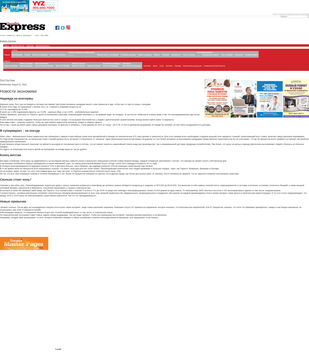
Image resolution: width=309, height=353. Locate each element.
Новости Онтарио (11, 66)
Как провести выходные (132, 66)
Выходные (127, 63)
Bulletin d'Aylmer (8, 41)
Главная (7, 55)
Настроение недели (204, 52)
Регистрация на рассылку (192, 66)
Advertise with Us (17, 46)
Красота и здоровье (40, 55)
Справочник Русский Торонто (214, 66)
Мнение (157, 55)
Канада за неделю (145, 55)
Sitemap (290, 14)
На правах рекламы (128, 55)
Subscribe (30, 46)
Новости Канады (26, 63)
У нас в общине (227, 55)
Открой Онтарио (251, 55)
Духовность (176, 55)
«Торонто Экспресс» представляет (81, 52)
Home (275, 14)
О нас (161, 66)
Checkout (304, 14)
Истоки (27, 55)
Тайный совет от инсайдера (108, 55)
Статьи (14, 50)
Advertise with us (8, 337)
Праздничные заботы (210, 55)
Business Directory (43, 46)
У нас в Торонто (189, 55)
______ (71, 55)
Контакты (169, 66)
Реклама (178, 66)
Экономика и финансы (111, 63)
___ (198, 55)
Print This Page (7, 80)
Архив (155, 66)
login (297, 14)
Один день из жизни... (58, 55)
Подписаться (6, 309)
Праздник (165, 55)
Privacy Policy (9, 352)
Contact (282, 14)
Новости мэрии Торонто (44, 66)
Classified (147, 66)
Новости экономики (110, 66)
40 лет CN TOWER (63, 66)
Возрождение (17, 55)
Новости (7, 61)
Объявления (6, 317)
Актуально (239, 55)
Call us (6, 46)
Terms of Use (2, 352)
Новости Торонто (78, 63)
